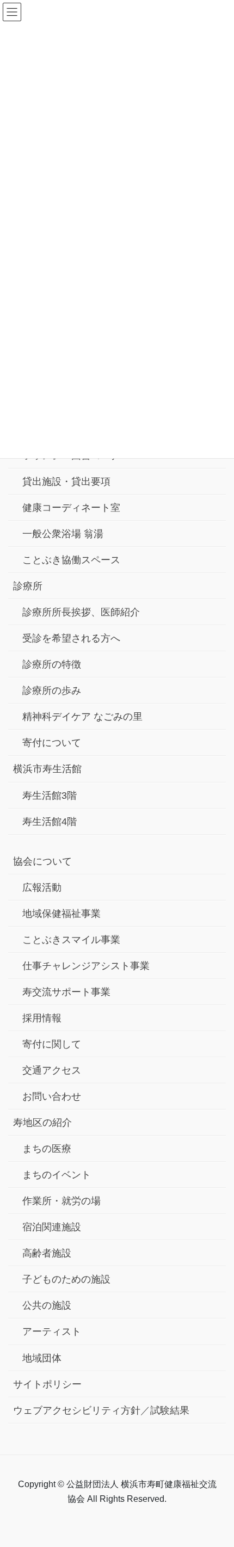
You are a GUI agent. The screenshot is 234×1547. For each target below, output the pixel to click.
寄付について (51, 742)
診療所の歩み (51, 690)
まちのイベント (56, 1174)
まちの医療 (46, 1148)
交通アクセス (51, 1070)
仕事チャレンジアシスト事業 (86, 965)
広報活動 (41, 887)
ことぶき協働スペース (71, 559)
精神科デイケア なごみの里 (82, 716)
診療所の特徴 (51, 664)
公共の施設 (46, 1305)
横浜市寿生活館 (47, 768)
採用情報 (41, 1018)
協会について (42, 861)
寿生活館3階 (49, 795)
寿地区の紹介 (42, 1122)
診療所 (27, 586)
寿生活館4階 (49, 821)
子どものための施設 (66, 1279)
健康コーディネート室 (71, 507)
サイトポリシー (47, 1384)
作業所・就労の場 (61, 1200)
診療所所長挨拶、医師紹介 (81, 612)
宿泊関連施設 (51, 1227)
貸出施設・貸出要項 (66, 481)
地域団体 (41, 1358)
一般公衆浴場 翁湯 (62, 533)
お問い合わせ (51, 1096)
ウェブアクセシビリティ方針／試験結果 (101, 1410)
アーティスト (51, 1331)
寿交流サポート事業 (66, 992)
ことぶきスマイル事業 (71, 939)
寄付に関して (51, 1044)
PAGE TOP (216, 1491)
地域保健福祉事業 (61, 913)
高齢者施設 (46, 1253)
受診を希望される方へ (71, 638)
